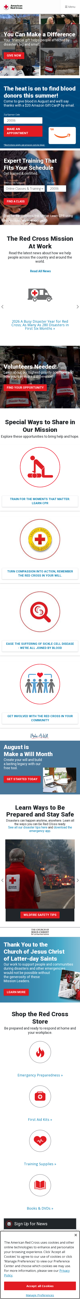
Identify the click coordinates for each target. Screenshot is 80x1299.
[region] (40, 1265)
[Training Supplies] (40, 1140)
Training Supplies (38, 1164)
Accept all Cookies (40, 1286)
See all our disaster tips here (27, 827)
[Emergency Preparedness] (40, 1052)
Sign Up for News (30, 1223)
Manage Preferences (40, 1295)
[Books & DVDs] (40, 1185)
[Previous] (2, 307)
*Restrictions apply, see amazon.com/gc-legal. (24, 145)
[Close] (75, 1235)
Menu (71, 7)
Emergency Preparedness (38, 1075)
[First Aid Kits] (40, 1096)
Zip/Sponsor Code (12, 114)
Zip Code (51, 182)
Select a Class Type (12, 182)
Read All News (40, 271)
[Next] (77, 307)
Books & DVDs (38, 1208)
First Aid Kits (38, 1119)
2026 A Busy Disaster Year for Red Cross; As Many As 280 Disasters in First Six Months (40, 325)
